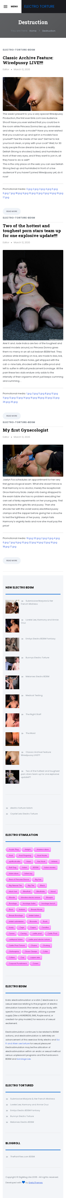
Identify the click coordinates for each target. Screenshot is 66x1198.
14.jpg (53, 193)
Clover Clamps (31, 951)
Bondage (13, 903)
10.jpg (32, 193)
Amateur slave (43, 849)
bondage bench (48, 903)
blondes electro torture (30, 897)
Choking (46, 945)
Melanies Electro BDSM (22, 1122)
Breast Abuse (36, 909)
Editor (6, 69)
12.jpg (39, 193)
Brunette (33, 921)
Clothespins (14, 951)
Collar (45, 951)
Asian (28, 861)
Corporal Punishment (18, 963)
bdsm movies (49, 867)
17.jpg (6, 197)
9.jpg (25, 193)
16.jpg (60, 193)
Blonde (12, 897)
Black (42, 885)
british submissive (16, 921)
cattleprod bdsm (16, 939)
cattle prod (37, 933)
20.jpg (48, 397)
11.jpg (46, 193)
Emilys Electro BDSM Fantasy (25, 1110)
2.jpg (35, 189)
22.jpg (55, 397)
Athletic (54, 861)
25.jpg (14, 401)
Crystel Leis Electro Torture (24, 813)
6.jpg (6, 193)
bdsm (24, 867)
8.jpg (48, 393)
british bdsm (34, 915)
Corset (35, 963)
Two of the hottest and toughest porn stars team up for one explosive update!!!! (32, 230)
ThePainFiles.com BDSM (22, 1156)
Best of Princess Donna (19, 879)
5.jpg (55, 189)
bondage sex (24, 1058)
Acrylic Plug (14, 849)
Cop (22, 957)
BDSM (35, 867)
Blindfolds (40, 891)
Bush (45, 921)
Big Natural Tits (15, 885)
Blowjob (49, 897)
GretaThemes (35, 1182)
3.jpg (42, 189)
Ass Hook (41, 861)
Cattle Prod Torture (17, 945)
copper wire (35, 957)
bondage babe (29, 903)
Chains (34, 945)
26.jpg (6, 401)
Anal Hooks (42, 855)
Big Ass (38, 879)
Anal (11, 855)
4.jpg (48, 189)
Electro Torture (39, 6)
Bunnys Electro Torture (22, 1116)
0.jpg (29, 189)
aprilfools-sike (14, 861)
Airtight (28, 849)
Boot (11, 909)
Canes (11, 933)
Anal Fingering (25, 855)
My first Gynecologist (25, 430)
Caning (24, 933)
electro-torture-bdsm (19, 49)
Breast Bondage (16, 915)
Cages (33, 927)
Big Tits (31, 885)
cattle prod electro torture (39, 939)
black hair (13, 891)
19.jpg (29, 538)
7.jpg (12, 193)
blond (53, 891)
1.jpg (29, 393)
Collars (12, 957)
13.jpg (19, 397)
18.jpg (18, 193)
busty (11, 927)
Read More (11, 211)
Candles (45, 927)
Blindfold (26, 891)
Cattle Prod (52, 933)
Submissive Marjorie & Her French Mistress (32, 1098)
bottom (22, 909)
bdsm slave (14, 873)
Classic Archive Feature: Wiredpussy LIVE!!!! (28, 60)
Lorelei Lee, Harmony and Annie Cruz (29, 1104)
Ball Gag (12, 867)
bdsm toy (28, 873)
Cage (22, 927)
